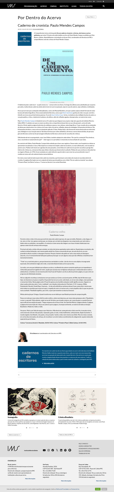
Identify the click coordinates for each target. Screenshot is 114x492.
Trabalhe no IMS (84, 453)
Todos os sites (86, 6)
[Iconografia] (32, 401)
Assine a (85, 446)
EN (94, 1)
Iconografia (12, 417)
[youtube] (44, 450)
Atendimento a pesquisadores (89, 448)
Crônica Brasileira (65, 417)
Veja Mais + (91, 17)
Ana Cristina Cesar (57, 115)
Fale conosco (83, 443)
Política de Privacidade (62, 489)
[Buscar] (103, 6)
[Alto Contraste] (103, 1)
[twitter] (57, 450)
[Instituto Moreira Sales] (23, 448)
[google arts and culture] (69, 450)
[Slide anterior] (26, 427)
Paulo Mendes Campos (28, 121)
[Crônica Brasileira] (82, 401)
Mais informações (30, 478)
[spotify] (65, 450)
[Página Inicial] (12, 6)
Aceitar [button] (98, 489)
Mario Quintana (68, 113)
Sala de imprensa (84, 451)
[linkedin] (61, 450)
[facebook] (52, 450)
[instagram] (48, 450)
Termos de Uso (75, 489)
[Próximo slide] (37, 427)
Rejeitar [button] (104, 489)
